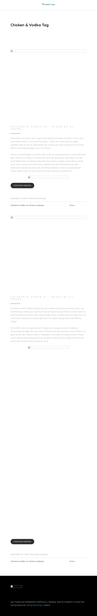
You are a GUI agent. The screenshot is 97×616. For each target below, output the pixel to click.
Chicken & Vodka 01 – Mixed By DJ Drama (42, 298)
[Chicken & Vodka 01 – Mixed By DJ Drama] (48, 254)
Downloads (33, 198)
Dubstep (42, 198)
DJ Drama (31, 205)
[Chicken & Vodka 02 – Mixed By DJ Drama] (48, 87)
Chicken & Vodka (18, 205)
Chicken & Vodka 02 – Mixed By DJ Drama (42, 127)
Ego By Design (36, 605)
